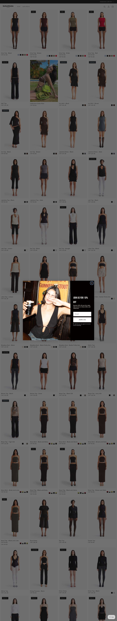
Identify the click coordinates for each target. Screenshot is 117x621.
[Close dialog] (91, 283)
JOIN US (82, 319)
